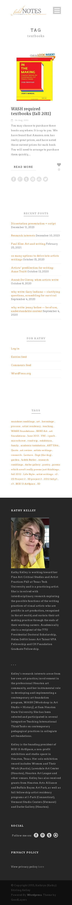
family (15, 445)
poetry (46, 464)
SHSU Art (41, 431)
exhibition (46, 440)
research (16, 455)
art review (26, 450)
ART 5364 (52, 445)
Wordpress (34, 895)
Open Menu (57, 10)
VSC (43, 435)
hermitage (48, 421)
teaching (48, 426)
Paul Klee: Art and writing (28, 243)
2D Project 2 (18, 479)
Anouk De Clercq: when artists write (35, 279)
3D (38, 483)
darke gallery (33, 464)
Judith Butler (28, 459)
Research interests (23, 235)
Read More (23, 167)
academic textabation (33, 445)
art (38, 421)
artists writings (43, 450)
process (15, 426)
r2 (56, 474)
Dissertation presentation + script (33, 223)
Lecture (28, 455)
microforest (18, 440)
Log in (15, 348)
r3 (12, 483)
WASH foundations (22, 431)
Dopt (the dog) (43, 455)
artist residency (31, 426)
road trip (33, 440)
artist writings (45, 474)
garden (15, 459)
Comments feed (21, 365)
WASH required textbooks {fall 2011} (31, 111)
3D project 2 (35, 479)
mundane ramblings (23, 421)
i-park (51, 435)
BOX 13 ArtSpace (25, 483)
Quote (14, 450)
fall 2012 (16, 474)
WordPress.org (21, 373)
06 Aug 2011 (22, 120)
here (41, 866)
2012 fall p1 (50, 479)
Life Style (29, 474)
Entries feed (19, 357)
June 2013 (33, 435)
